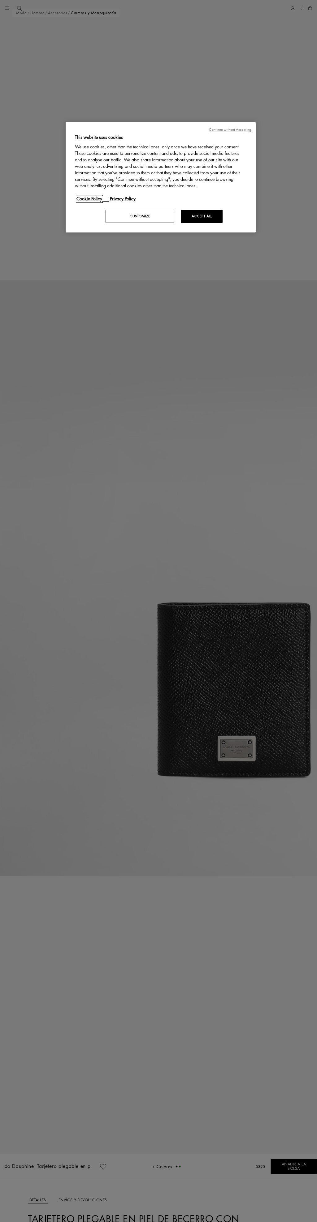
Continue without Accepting (230, 129)
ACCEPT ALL (202, 216)
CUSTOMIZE (140, 216)
